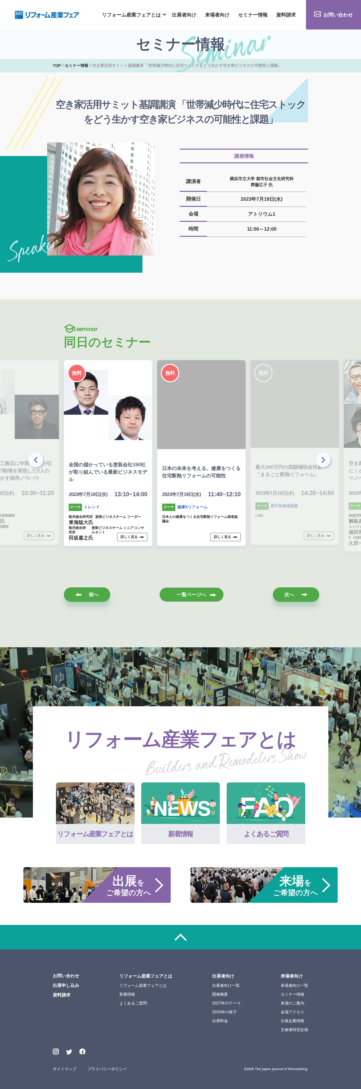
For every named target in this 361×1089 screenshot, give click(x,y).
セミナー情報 (253, 14)
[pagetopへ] (180, 937)
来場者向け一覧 (294, 985)
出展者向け (184, 14)
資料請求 (286, 14)
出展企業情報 (292, 1021)
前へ (94, 594)
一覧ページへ (191, 594)
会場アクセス (292, 1012)
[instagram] (56, 1051)
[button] (324, 461)
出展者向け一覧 (226, 985)
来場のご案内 (292, 1003)
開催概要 (220, 994)
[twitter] (69, 1052)
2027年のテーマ (226, 1003)
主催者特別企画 (294, 1030)
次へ (289, 594)
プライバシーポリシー (107, 1069)
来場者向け (217, 14)
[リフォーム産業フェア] (47, 15)
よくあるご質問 (133, 1003)
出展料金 (220, 1021)
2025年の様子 (224, 1012)
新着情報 (127, 994)
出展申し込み (66, 985)
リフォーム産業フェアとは (131, 14)
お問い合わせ (338, 14)
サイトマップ (64, 1069)
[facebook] (82, 1051)
